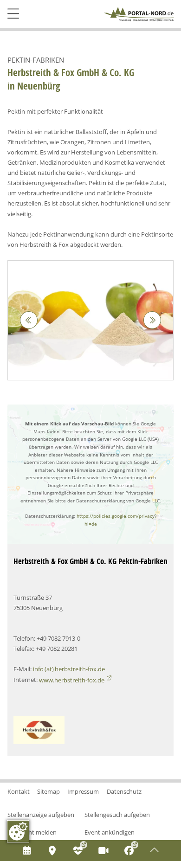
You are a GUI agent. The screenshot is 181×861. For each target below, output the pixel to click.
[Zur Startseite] (139, 14)
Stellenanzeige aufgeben (40, 814)
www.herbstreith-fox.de (71, 680)
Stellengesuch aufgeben (117, 814)
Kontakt (18, 791)
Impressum (83, 791)
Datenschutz (124, 791)
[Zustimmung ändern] (18, 831)
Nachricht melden (32, 832)
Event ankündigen (109, 832)
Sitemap (48, 791)
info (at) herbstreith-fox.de (69, 669)
